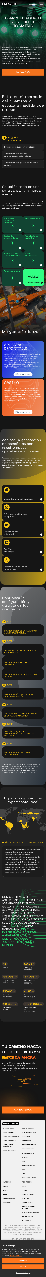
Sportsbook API (28, 1149)
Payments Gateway (28, 1165)
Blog (24, 1186)
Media (5, 1194)
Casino (25, 1157)
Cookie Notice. (15, 1256)
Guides (24, 1190)
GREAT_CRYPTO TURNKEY (11, 1136)
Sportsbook (26, 1140)
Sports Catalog (27, 1202)
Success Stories (9, 1198)
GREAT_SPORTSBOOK (9, 1140)
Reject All (23, 1260)
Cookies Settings (23, 1273)
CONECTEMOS (23, 1110)
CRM (23, 1161)
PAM (23, 1169)
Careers (5, 1186)
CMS (23, 1173)
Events (5, 1190)
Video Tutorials (28, 1194)
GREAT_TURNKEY (8, 1132)
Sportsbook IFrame (29, 1145)
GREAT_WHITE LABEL (9, 1150)
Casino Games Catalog (30, 1212)
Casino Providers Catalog (29, 1207)
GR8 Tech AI (26, 1136)
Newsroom (6, 1202)
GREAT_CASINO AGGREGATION (8, 1145)
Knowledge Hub (27, 1216)
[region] (23, 1258)
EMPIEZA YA (23, 72)
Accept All (23, 1266)
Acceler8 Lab (26, 1220)
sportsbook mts (28, 1153)
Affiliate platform (29, 1177)
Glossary (25, 1198)
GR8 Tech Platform (29, 1132)
